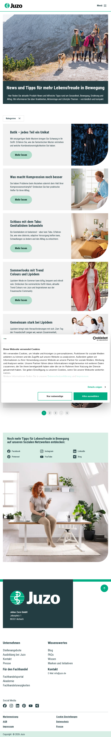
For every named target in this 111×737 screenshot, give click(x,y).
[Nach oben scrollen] (104, 588)
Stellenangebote (12, 650)
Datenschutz (62, 721)
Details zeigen (95, 387)
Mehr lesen (21, 154)
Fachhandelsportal (13, 676)
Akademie (8, 681)
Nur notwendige (55, 396)
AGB (5, 721)
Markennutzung (10, 716)
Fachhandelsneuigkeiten (16, 685)
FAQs (51, 654)
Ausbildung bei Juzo (14, 654)
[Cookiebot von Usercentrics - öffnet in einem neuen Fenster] (95, 339)
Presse (7, 663)
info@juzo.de (60, 673)
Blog (50, 650)
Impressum (82, 376)
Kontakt (7, 659)
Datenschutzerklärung (59, 376)
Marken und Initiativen (60, 663)
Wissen (52, 659)
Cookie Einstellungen (66, 716)
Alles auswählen (90, 396)
